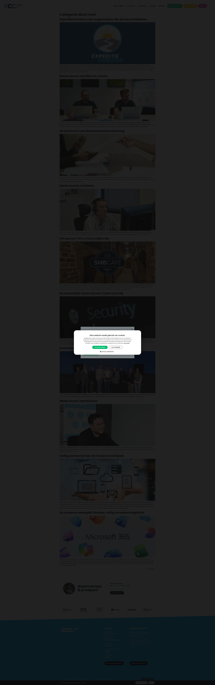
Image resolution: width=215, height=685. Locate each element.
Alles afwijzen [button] (115, 347)
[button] (107, 352)
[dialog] (107, 342)
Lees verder (127, 343)
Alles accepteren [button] (100, 347)
